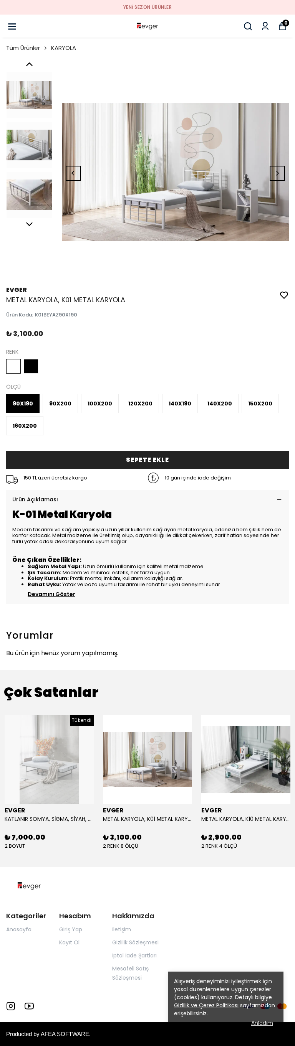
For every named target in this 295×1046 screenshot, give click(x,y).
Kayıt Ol (69, 942)
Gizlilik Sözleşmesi (135, 942)
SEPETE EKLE (147, 459)
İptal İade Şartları (134, 955)
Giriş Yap (70, 929)
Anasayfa (18, 929)
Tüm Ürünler (23, 48)
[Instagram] (10, 1006)
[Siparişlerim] (265, 26)
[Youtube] (29, 1006)
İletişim (121, 929)
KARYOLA (63, 48)
